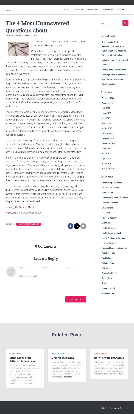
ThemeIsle (124, 408)
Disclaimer (122, 10)
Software (106, 268)
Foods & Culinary (109, 218)
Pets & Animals (108, 253)
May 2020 (106, 153)
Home (66, 10)
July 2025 (106, 108)
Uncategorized (108, 288)
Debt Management (63, 357)
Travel (104, 283)
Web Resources (108, 293)
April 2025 (106, 123)
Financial (106, 213)
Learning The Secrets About (19, 207)
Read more (28, 383)
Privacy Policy (93, 10)
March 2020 (107, 163)
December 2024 (108, 143)
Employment (107, 208)
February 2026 (108, 98)
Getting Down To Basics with (114, 70)
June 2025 (106, 113)
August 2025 (107, 103)
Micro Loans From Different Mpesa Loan (22, 359)
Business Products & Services (115, 198)
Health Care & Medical (111, 233)
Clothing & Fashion (110, 203)
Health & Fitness (109, 228)
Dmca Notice (108, 10)
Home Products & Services (113, 238)
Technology (107, 278)
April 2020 (106, 159)
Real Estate (106, 258)
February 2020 (108, 169)
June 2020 (106, 148)
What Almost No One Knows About (23, 212)
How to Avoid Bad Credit (109, 357)
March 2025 (107, 128)
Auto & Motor (107, 193)
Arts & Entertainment (110, 188)
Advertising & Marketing (112, 183)
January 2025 (108, 138)
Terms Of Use (78, 10)
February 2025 (108, 133)
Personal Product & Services (29, 224)
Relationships (108, 263)
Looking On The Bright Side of (114, 75)
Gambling (106, 223)
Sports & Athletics (109, 273)
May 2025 (106, 118)
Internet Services (109, 243)
